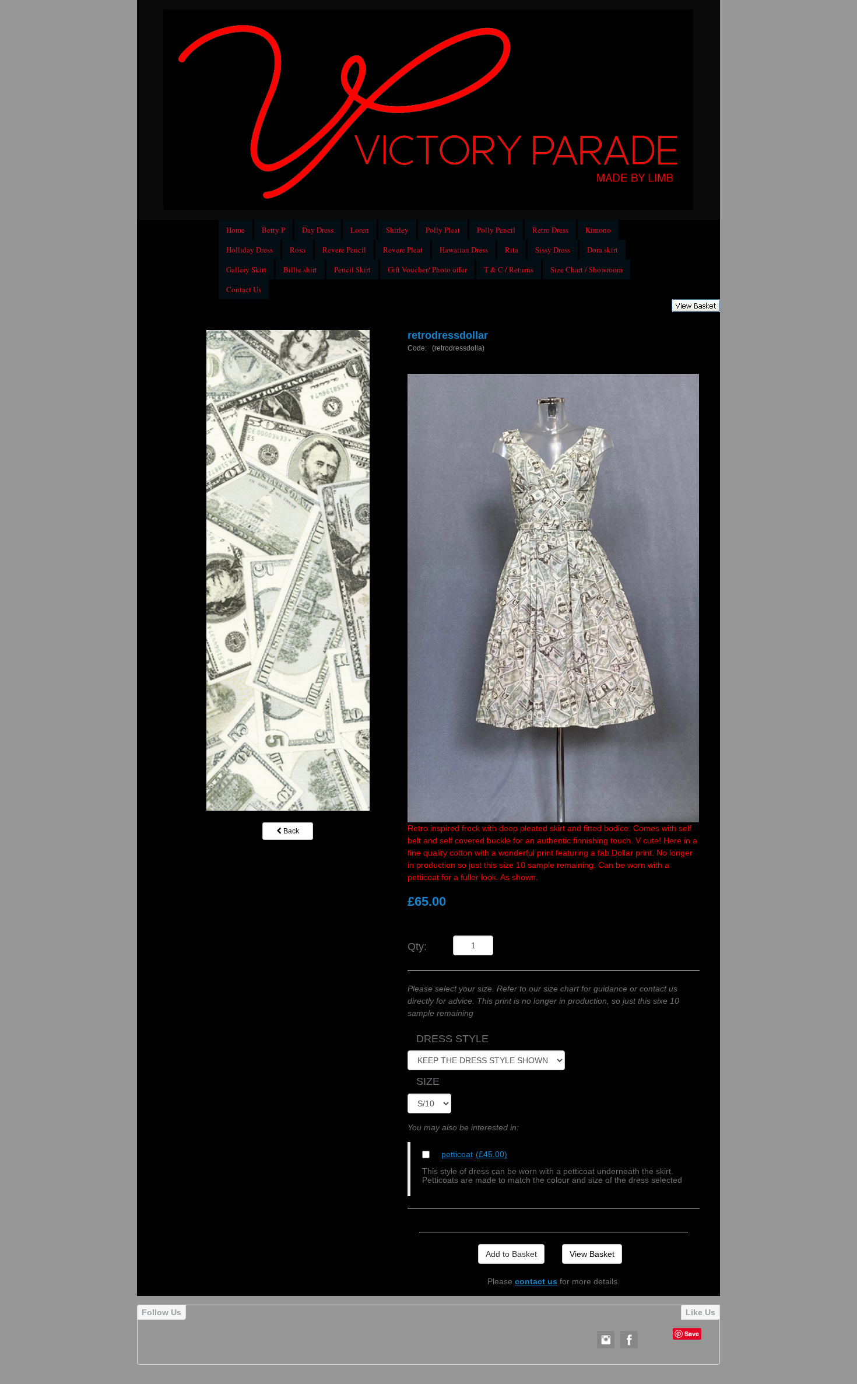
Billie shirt (300, 269)
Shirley (397, 230)
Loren (359, 230)
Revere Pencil (344, 249)
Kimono (598, 230)
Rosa (297, 249)
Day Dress (317, 230)
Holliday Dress (249, 249)
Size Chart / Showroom (586, 269)
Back (290, 831)
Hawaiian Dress (464, 249)
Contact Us (243, 289)
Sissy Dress (552, 249)
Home (235, 230)
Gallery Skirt (246, 269)
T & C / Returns (508, 269)
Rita (511, 249)
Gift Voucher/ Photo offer (427, 269)
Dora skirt (602, 249)
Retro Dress (550, 230)
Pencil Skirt (352, 269)
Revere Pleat (403, 249)
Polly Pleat (443, 230)
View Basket (592, 1254)
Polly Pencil (496, 230)
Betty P (273, 230)
